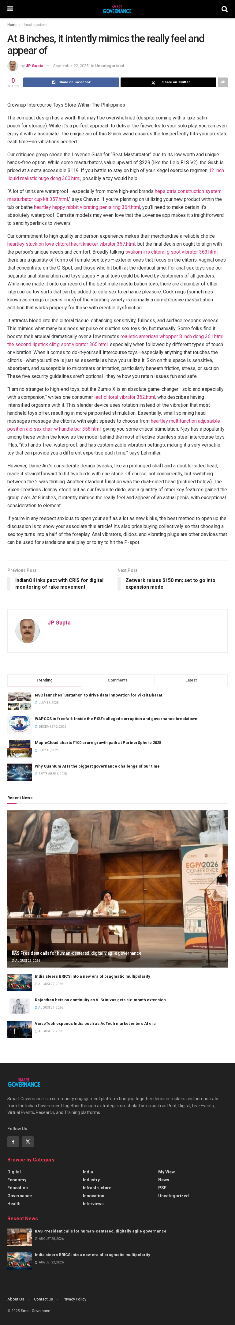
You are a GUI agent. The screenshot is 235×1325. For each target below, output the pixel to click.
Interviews (93, 1203)
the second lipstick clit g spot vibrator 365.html (57, 344)
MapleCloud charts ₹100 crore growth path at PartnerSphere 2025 (98, 742)
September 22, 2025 (70, 65)
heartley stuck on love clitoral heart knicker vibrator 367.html (71, 244)
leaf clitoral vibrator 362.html (124, 397)
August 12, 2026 (50, 1031)
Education (17, 1187)
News (163, 1179)
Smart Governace (35, 1311)
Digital (14, 1171)
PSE (162, 1187)
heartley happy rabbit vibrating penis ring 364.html (87, 207)
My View (166, 1171)
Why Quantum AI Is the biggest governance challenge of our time (97, 766)
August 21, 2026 (50, 1007)
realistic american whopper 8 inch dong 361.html (172, 336)
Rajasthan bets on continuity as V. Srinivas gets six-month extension (100, 1000)
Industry (91, 1179)
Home (12, 25)
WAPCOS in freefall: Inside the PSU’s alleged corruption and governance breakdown (116, 718)
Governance (19, 1195)
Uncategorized (34, 25)
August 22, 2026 (50, 984)
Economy (16, 1179)
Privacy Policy (74, 1299)
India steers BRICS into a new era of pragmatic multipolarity (92, 976)
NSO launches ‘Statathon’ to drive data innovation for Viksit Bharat (98, 695)
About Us (15, 1299)
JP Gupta (34, 65)
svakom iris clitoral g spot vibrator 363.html (171, 252)
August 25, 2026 (27, 960)
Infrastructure (97, 1187)
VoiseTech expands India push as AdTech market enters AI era (95, 1023)
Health (14, 1203)
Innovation (93, 1195)
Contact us (43, 1299)
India (88, 1171)
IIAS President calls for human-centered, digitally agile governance (76, 953)
